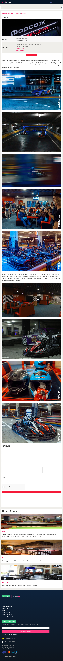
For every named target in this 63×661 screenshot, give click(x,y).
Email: (3, 458)
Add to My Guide (31, 54)
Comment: (4, 465)
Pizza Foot (6, 582)
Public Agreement (7, 615)
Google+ (16, 635)
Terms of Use (6, 612)
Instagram (19, 635)
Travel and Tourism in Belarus (8, 13)
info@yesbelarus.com (8, 645)
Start (4, 531)
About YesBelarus (7, 606)
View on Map (20, 48)
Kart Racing (23, 13)
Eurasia (5, 558)
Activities (18, 13)
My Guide (15, 596)
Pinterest (21, 635)
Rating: (3, 477)
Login (5, 596)
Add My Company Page (9, 621)
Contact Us (5, 608)
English (53, 2)
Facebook (9, 635)
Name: (3, 450)
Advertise (4, 610)
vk (14, 635)
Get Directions (20, 51)
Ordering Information (8, 617)
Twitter (12, 635)
